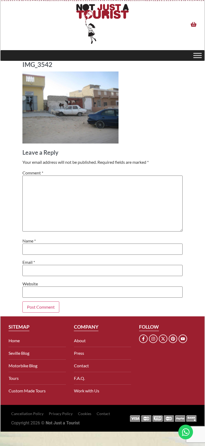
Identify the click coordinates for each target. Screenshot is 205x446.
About (80, 340)
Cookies (84, 413)
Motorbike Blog (23, 365)
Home (14, 340)
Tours (14, 378)
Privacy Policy (61, 413)
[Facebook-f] (143, 338)
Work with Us (86, 390)
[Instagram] (153, 338)
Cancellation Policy (27, 413)
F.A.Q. (79, 378)
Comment (32, 173)
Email (28, 262)
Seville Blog (19, 353)
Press (79, 353)
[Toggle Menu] (197, 55)
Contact (81, 365)
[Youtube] (183, 338)
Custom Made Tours (27, 390)
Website (30, 284)
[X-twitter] (163, 338)
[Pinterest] (173, 338)
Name (29, 241)
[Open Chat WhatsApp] (185, 432)
